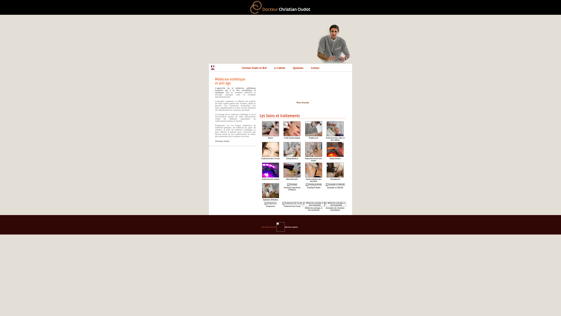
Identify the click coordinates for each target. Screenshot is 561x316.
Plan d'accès (303, 102)
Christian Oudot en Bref (254, 68)
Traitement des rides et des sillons (335, 139)
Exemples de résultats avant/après (335, 209)
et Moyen (292, 190)
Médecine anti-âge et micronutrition (313, 209)
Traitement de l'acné (292, 206)
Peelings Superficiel (292, 188)
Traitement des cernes (270, 159)
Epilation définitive (270, 200)
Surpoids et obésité (335, 188)
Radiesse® (313, 138)
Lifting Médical (292, 159)
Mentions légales (291, 227)
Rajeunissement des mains (313, 160)
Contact (315, 68)
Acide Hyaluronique (292, 138)
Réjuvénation (335, 159)
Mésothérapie (292, 179)
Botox (270, 138)
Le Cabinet (279, 68)
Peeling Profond (313, 188)
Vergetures (270, 206)
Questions (298, 68)
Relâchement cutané (270, 179)
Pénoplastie (335, 179)
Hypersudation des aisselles (314, 180)
